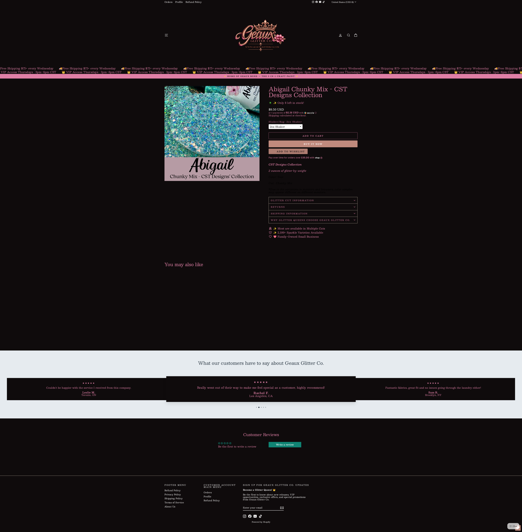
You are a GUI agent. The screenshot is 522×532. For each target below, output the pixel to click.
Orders (168, 2)
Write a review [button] (285, 444)
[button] (313, 112)
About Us (169, 506)
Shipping (274, 115)
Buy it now (313, 144)
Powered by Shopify (261, 521)
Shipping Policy (173, 498)
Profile (179, 2)
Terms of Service (174, 502)
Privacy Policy (172, 494)
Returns (278, 207)
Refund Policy (194, 2)
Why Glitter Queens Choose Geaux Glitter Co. (310, 220)
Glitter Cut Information (292, 200)
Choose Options (187, 333)
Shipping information (289, 213)
